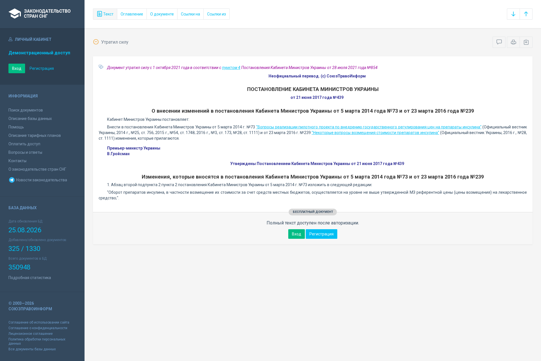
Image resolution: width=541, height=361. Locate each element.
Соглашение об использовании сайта (38, 322)
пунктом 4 (231, 67)
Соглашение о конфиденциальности (37, 328)
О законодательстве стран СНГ (37, 169)
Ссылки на (190, 14)
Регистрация (42, 68)
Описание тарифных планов (34, 135)
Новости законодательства (41, 180)
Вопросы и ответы (25, 152)
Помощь (16, 127)
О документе (162, 14)
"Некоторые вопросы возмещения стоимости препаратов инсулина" (375, 132)
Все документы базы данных (32, 349)
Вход (16, 68)
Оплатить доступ (24, 144)
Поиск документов (25, 110)
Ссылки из (216, 14)
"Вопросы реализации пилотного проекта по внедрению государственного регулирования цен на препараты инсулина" (369, 127)
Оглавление (132, 14)
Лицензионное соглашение (30, 334)
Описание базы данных (30, 118)
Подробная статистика (29, 277)
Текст (108, 14)
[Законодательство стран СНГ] (42, 14)
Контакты (17, 161)
